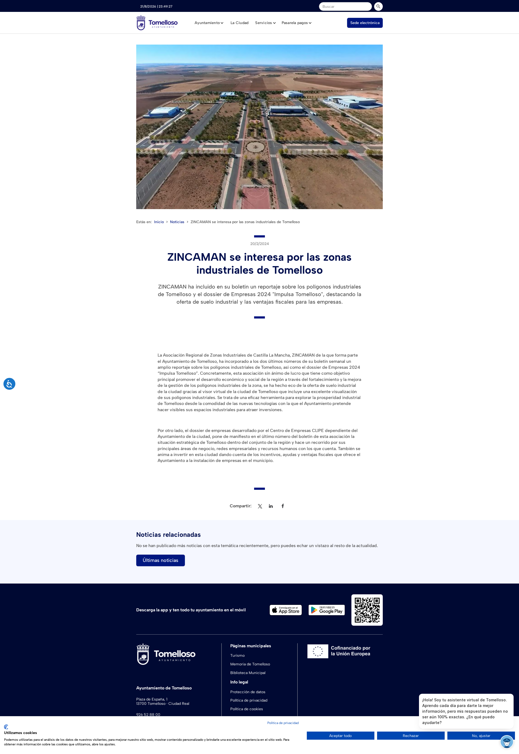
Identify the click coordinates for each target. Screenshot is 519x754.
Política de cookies (246, 709)
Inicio (159, 222)
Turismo (237, 655)
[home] (157, 22)
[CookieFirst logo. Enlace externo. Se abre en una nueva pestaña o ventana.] (6, 727)
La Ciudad (239, 23)
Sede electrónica (365, 23)
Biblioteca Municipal (247, 673)
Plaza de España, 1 (151, 699)
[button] (209, 23)
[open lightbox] (259, 127)
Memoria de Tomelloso (250, 664)
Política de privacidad (248, 700)
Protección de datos (247, 692)
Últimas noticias (160, 560)
